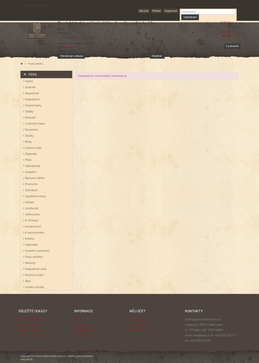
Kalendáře (31, 244)
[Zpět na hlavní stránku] (21, 64)
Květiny (29, 238)
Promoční (31, 184)
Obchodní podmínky (30, 319)
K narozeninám (34, 232)
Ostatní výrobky (34, 287)
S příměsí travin (35, 123)
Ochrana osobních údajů (33, 335)
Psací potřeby (34, 257)
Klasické (30, 117)
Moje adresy (137, 319)
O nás (77, 319)
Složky (29, 135)
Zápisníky (31, 154)
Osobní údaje (137, 330)
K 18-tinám (31, 220)
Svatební (30, 172)
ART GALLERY (82, 330)
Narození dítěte (35, 178)
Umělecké (31, 208)
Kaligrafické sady (35, 269)
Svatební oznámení (37, 250)
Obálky (29, 111)
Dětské (29, 202)
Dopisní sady (33, 148)
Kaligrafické (32, 99)
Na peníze (31, 129)
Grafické (30, 87)
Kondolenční (33, 226)
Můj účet (143, 10)
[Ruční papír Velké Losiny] (37, 31)
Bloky (28, 141)
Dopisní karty (33, 105)
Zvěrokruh (31, 190)
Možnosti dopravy (29, 324)
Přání (28, 160)
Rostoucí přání (34, 275)
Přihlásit (156, 10)
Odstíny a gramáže (85, 335)
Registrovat (171, 10)
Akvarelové (32, 93)
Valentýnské (32, 166)
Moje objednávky (140, 324)
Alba (28, 281)
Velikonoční (32, 214)
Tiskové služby (83, 324)
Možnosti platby (28, 330)
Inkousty (30, 263)
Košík (227, 22)
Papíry (29, 81)
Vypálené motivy (35, 196)
